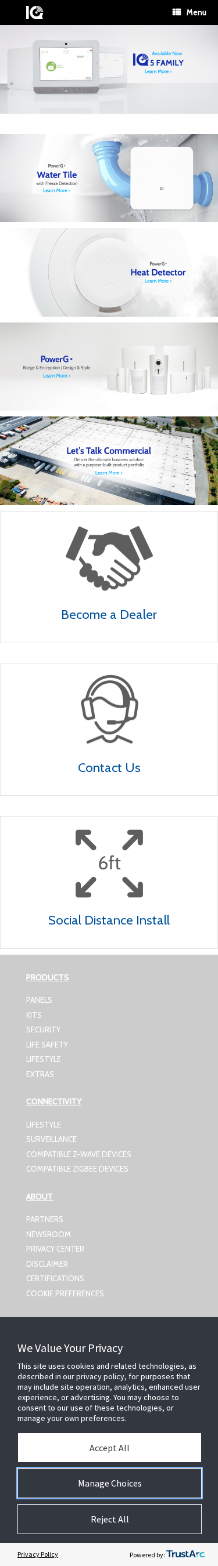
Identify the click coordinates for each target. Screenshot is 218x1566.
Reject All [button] (110, 1519)
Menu (196, 12)
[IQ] (35, 12)
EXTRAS (40, 1074)
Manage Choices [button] (110, 1483)
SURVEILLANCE (51, 1139)
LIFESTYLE (43, 1059)
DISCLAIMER (47, 1263)
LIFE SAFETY (47, 1044)
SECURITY (43, 1029)
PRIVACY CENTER (55, 1248)
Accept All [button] (110, 1447)
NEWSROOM (48, 1234)
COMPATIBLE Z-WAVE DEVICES (78, 1154)
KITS (34, 1015)
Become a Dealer (109, 614)
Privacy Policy (37, 1554)
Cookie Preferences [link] (65, 1293)
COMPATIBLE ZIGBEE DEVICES (77, 1168)
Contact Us (109, 767)
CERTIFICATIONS (55, 1278)
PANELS (39, 1000)
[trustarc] (185, 1554)
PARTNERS (44, 1219)
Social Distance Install (109, 920)
